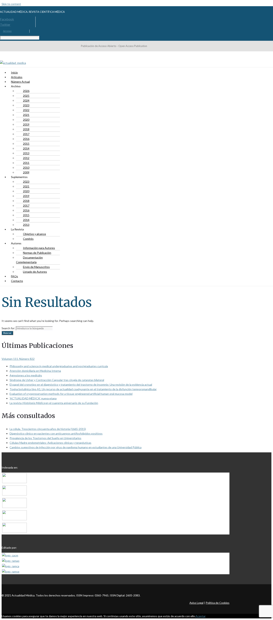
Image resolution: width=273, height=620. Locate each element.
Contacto (17, 281)
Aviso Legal (196, 602)
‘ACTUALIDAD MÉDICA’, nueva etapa (33, 398)
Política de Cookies (217, 602)
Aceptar (200, 616)
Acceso (7, 31)
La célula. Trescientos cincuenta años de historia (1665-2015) (48, 429)
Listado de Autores (35, 271)
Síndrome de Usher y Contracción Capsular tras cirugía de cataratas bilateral (57, 380)
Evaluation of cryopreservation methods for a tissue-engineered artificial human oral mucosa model (71, 393)
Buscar (7, 332)
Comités (28, 238)
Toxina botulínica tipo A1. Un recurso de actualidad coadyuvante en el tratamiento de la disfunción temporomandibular (83, 389)
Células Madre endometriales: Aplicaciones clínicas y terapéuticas (50, 442)
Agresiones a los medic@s (26, 375)
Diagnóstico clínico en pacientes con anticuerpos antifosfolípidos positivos (56, 433)
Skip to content (11, 4)
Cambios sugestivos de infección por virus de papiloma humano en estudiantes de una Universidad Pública (75, 447)
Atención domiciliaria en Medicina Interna (35, 370)
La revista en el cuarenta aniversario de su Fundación (54, 403)
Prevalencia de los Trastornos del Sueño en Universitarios (45, 438)
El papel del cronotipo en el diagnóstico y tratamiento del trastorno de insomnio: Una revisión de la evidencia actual (81, 384)
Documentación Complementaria (29, 260)
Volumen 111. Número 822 (18, 358)
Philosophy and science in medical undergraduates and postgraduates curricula (59, 366)
